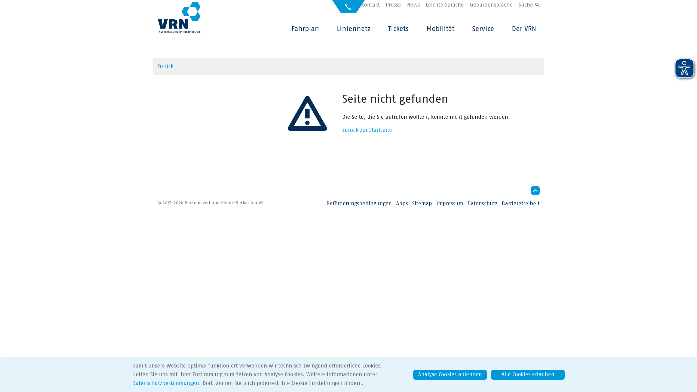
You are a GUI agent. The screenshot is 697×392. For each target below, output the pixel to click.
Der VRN (524, 28)
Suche (526, 5)
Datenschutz (482, 203)
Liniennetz (353, 28)
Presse (393, 5)
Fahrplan (305, 28)
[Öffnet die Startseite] (179, 17)
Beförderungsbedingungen (359, 203)
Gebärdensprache (491, 5)
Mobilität (440, 28)
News (413, 5)
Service (483, 28)
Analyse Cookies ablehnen (450, 374)
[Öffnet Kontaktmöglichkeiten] (348, 9)
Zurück (165, 66)
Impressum (449, 203)
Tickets (398, 28)
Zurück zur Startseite (367, 130)
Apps (402, 203)
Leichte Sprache (445, 5)
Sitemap (422, 203)
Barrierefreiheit (521, 203)
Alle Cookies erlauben (528, 374)
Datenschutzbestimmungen (165, 383)
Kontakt (370, 5)
